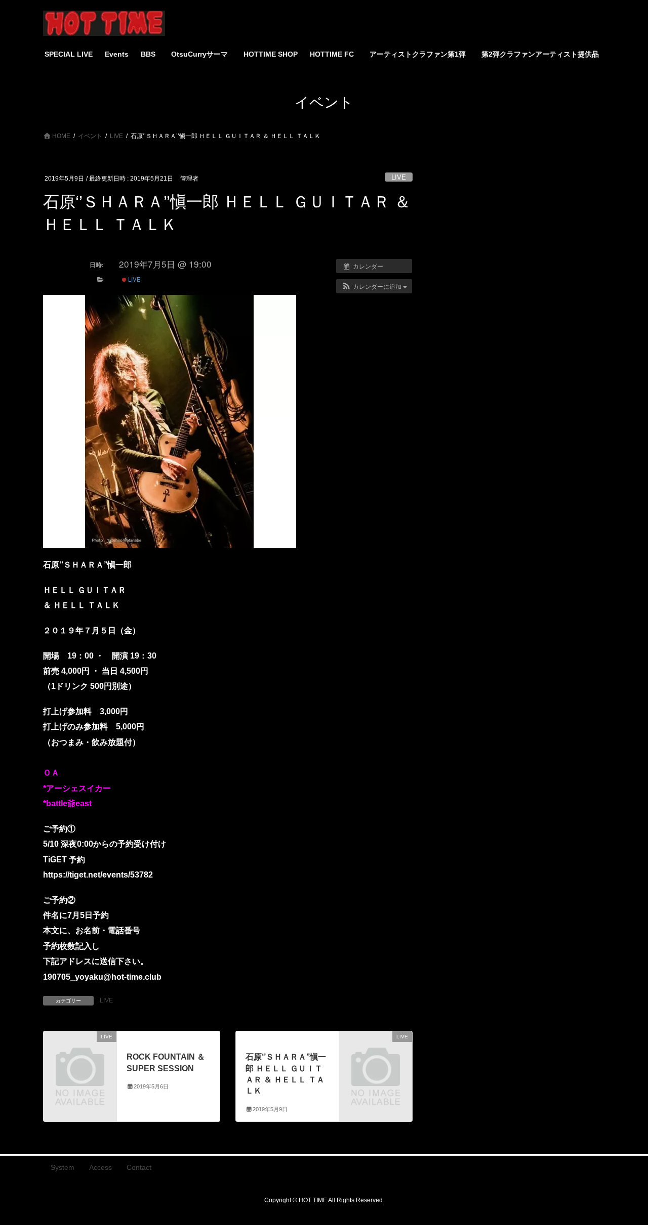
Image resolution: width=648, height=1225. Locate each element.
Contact (139, 1167)
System (62, 1167)
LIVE (398, 177)
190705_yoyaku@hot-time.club (102, 977)
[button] (374, 286)
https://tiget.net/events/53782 (98, 874)
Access (100, 1167)
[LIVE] (80, 1053)
